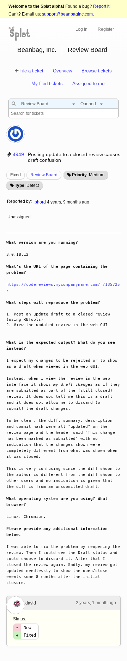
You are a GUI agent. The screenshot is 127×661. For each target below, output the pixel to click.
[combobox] (46, 103)
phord (40, 202)
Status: (19, 618)
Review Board (87, 49)
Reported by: (19, 201)
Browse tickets (96, 70)
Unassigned (19, 216)
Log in (81, 29)
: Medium (88, 174)
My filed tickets (47, 83)
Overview (62, 70)
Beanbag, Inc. (36, 49)
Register (106, 29)
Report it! (101, 6)
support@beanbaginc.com (67, 14)
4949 (18, 154)
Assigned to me (88, 83)
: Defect (27, 185)
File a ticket (31, 70)
